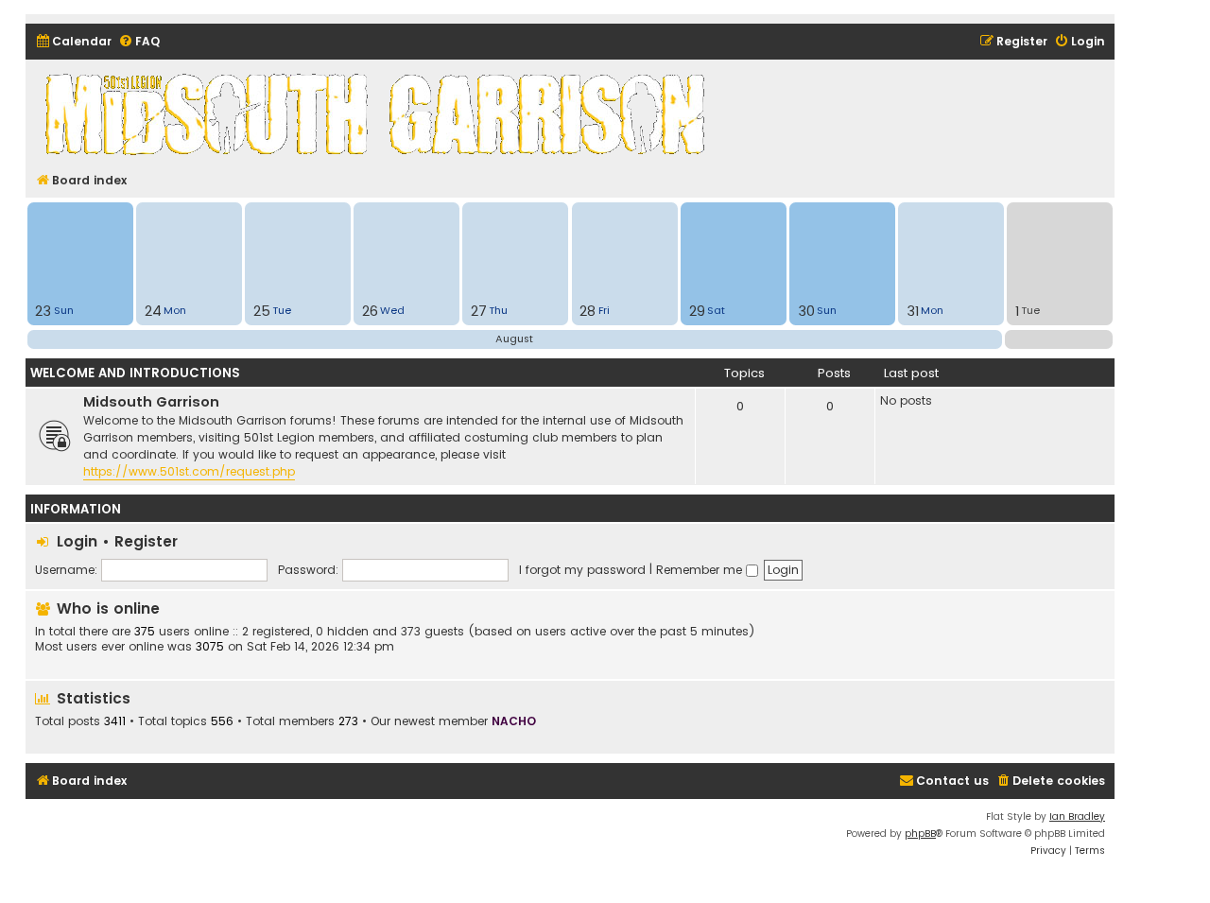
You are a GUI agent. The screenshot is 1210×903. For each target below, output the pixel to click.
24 (153, 311)
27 (479, 311)
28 (587, 311)
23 (43, 311)
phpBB (920, 833)
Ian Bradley (1077, 816)
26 (370, 311)
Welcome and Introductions (135, 373)
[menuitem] (73, 42)
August (514, 338)
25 (261, 311)
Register (146, 541)
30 (806, 311)
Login (77, 541)
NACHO (514, 721)
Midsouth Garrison (151, 401)
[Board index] (378, 113)
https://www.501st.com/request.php (189, 471)
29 (697, 311)
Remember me (701, 570)
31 (913, 311)
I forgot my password (582, 570)
